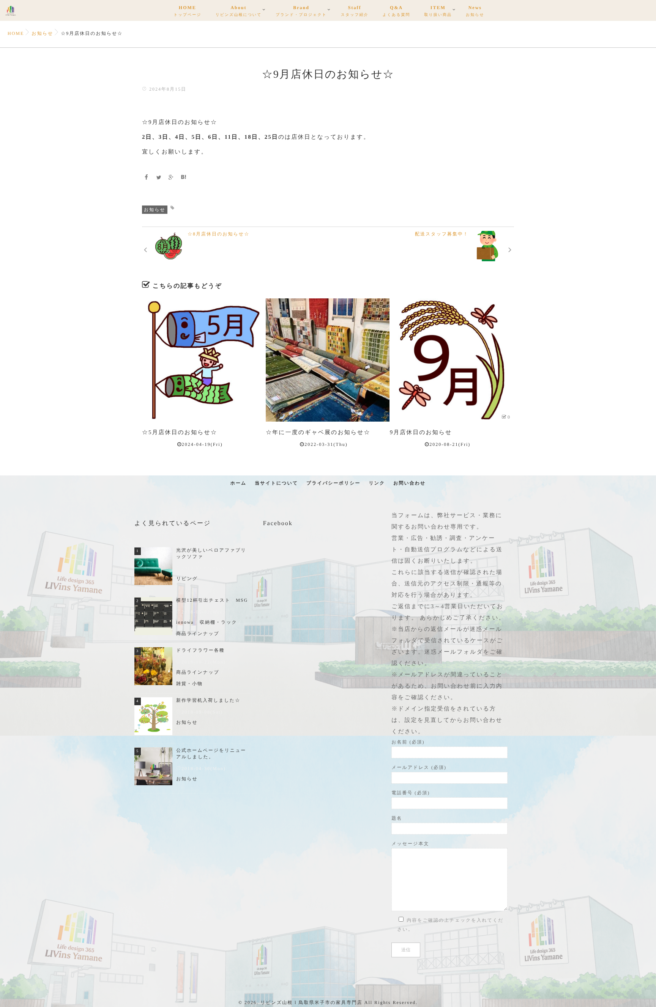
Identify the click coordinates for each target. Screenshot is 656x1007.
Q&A (396, 11)
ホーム (238, 483)
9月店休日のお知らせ (421, 433)
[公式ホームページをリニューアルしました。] (153, 766)
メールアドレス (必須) (418, 767)
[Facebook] (146, 178)
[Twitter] (159, 178)
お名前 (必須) (407, 742)
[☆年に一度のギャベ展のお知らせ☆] (327, 360)
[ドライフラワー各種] (153, 666)
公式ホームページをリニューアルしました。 (211, 753)
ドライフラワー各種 (200, 650)
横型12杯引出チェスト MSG (212, 600)
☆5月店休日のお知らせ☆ (179, 433)
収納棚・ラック (218, 622)
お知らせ (155, 209)
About (238, 11)
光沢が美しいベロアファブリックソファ (211, 553)
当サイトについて (276, 483)
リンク (377, 483)
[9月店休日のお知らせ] (451, 360)
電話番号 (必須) (410, 792)
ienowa (185, 622)
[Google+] (171, 178)
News (475, 11)
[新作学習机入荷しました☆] (153, 716)
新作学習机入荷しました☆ (208, 700)
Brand (301, 11)
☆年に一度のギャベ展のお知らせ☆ (318, 433)
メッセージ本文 (410, 843)
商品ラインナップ (197, 633)
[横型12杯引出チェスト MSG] (153, 616)
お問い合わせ (409, 483)
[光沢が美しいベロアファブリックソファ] (153, 566)
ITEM (438, 11)
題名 (396, 818)
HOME (187, 11)
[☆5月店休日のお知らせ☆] (203, 360)
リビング (187, 578)
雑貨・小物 (189, 683)
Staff (355, 11)
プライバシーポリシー (333, 483)
